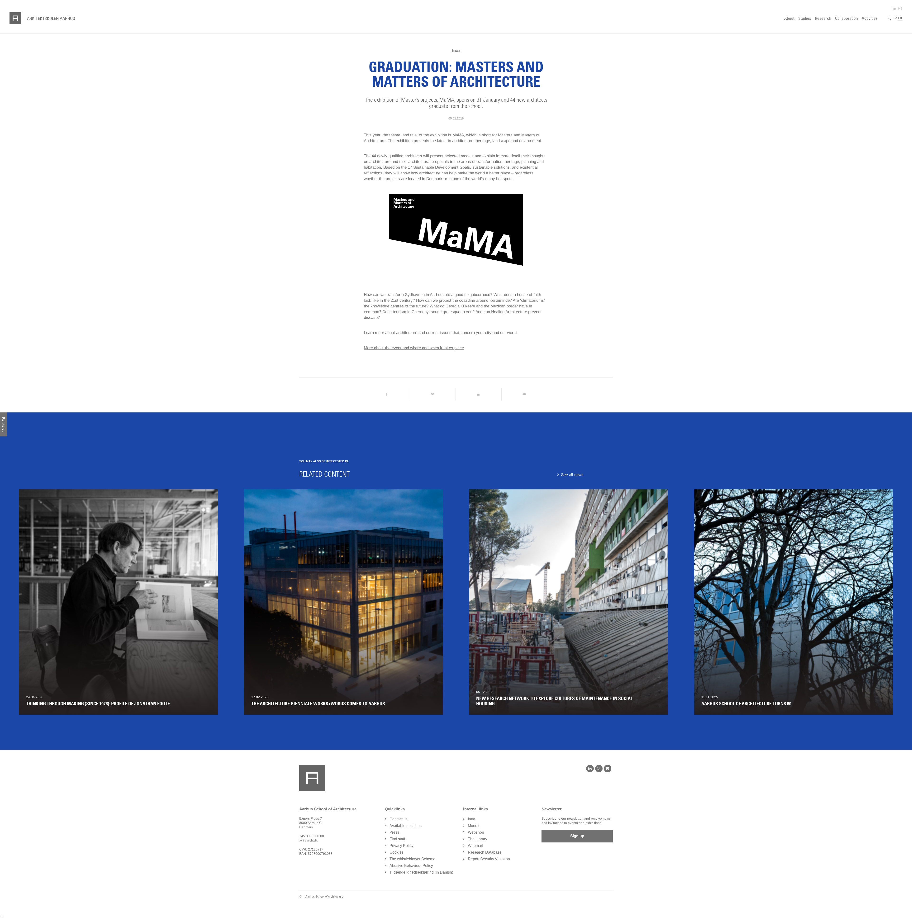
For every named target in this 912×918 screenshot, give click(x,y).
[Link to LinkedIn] (894, 8)
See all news (572, 475)
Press (394, 832)
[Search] (889, 18)
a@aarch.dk (308, 840)
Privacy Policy (401, 846)
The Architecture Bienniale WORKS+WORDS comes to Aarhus (318, 703)
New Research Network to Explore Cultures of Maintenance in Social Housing (554, 701)
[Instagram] (599, 768)
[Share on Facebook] (387, 394)
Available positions (406, 826)
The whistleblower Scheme (412, 859)
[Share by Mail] (524, 394)
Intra (471, 819)
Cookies (397, 852)
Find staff (397, 839)
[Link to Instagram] (900, 8)
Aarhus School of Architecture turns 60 (746, 703)
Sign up (577, 836)
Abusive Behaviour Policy (411, 866)
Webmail (475, 846)
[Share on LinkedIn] (478, 394)
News (456, 51)
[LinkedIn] (590, 768)
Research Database (485, 852)
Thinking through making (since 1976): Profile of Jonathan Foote (98, 703)
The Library (477, 839)
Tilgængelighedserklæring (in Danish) (421, 872)
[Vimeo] (607, 768)
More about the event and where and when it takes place (414, 348)
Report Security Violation (489, 859)
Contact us (399, 819)
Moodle (474, 826)
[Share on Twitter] (433, 394)
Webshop (476, 832)
